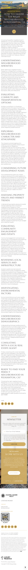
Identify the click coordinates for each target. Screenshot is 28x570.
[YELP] (12, 526)
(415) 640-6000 (19, 480)
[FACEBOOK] (2, 526)
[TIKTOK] (9, 526)
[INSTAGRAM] (5, 526)
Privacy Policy (8, 440)
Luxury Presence (11, 561)
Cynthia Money (4, 393)
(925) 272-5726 (4, 506)
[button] (14, 473)
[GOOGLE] (15, 526)
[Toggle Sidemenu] (25, 2)
